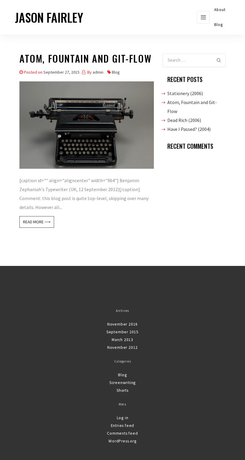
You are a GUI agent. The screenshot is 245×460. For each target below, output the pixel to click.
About (220, 9)
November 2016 (122, 324)
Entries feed (122, 425)
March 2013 (122, 339)
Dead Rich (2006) (184, 120)
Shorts (122, 390)
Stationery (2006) (185, 93)
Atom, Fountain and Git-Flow (85, 59)
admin (98, 72)
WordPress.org (122, 441)
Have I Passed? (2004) (189, 129)
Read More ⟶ (36, 221)
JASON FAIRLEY (49, 17)
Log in (122, 417)
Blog (218, 24)
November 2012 (122, 347)
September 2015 (122, 331)
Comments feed (122, 433)
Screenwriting (122, 382)
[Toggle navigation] (203, 17)
